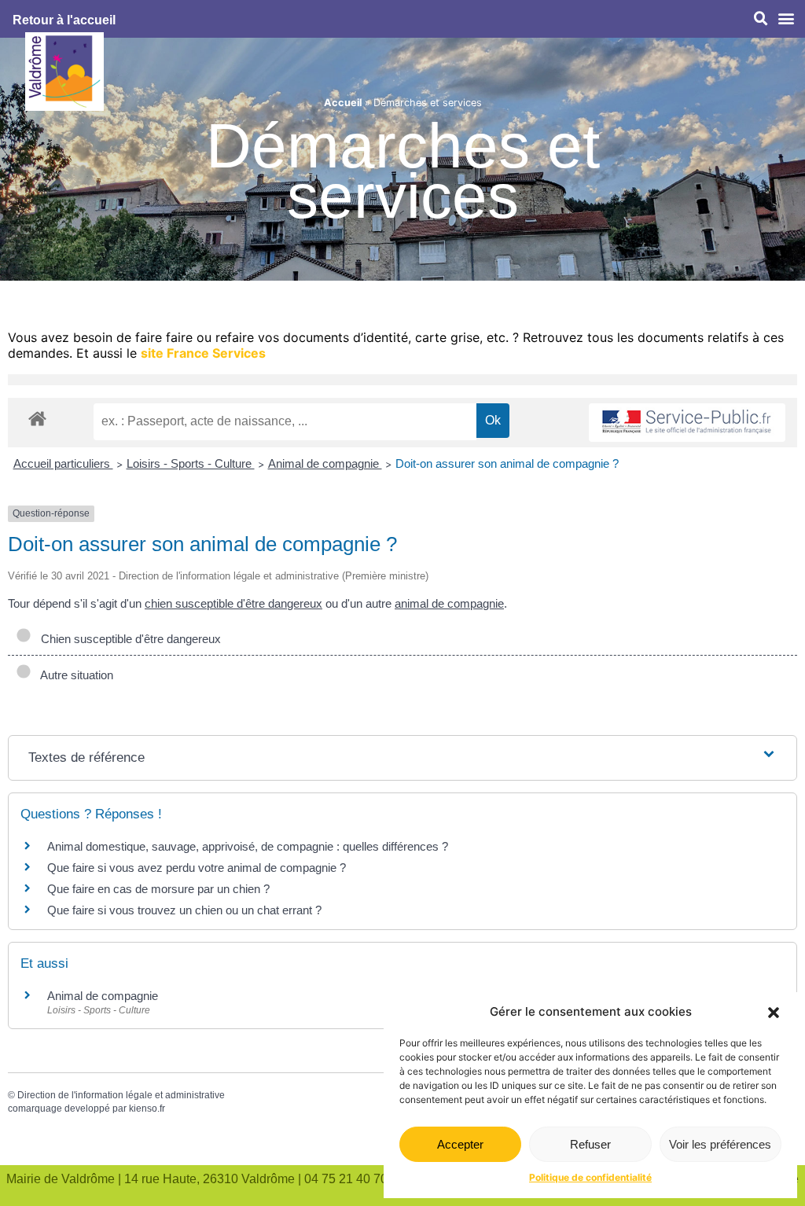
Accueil (343, 102)
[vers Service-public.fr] (687, 422)
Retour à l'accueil (64, 20)
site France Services (203, 353)
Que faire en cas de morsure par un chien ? (158, 888)
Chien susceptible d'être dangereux (128, 638)
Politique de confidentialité (590, 1177)
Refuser (590, 1144)
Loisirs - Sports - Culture (191, 463)
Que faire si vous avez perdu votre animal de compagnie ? (196, 867)
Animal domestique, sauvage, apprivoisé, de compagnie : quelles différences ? (247, 846)
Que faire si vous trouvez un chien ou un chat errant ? (184, 910)
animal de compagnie (449, 603)
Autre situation (74, 675)
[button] (773, 1012)
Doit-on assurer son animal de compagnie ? (507, 463)
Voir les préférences (720, 1144)
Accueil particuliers (63, 463)
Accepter (460, 1144)
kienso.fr (147, 1108)
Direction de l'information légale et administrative (121, 1095)
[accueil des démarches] (37, 417)
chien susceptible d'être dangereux (233, 603)
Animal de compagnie (325, 463)
